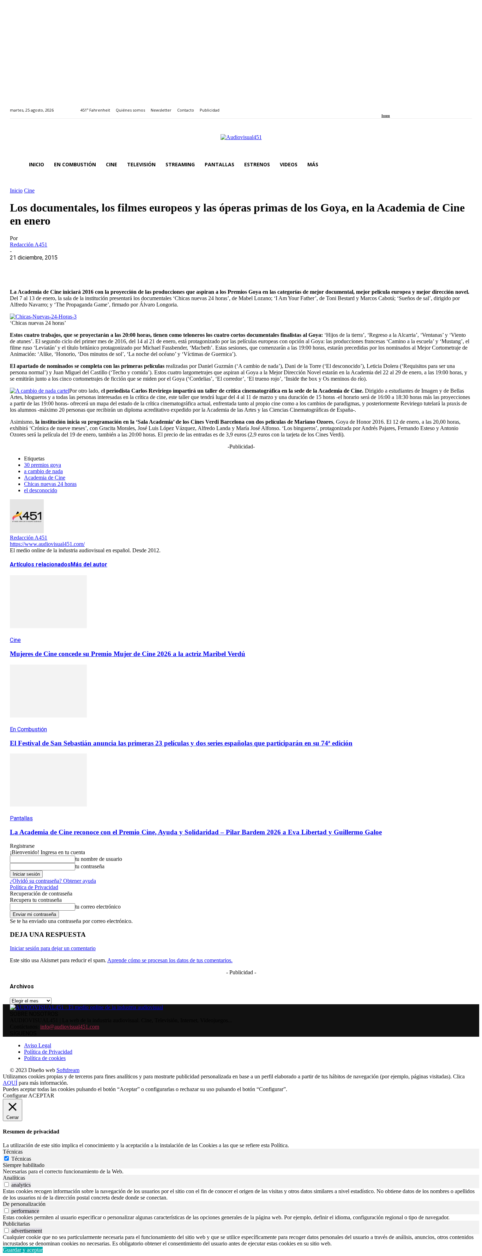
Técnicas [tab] (13, 1152)
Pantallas (21, 818)
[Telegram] (148, 268)
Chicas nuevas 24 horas (50, 484)
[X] (47, 268)
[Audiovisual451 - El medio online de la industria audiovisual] (241, 141)
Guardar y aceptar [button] (23, 1250)
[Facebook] (384, 106)
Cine (29, 190)
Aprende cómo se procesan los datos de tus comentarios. (170, 960)
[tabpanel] (241, 1171)
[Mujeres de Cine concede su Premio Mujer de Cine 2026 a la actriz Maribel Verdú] (48, 633)
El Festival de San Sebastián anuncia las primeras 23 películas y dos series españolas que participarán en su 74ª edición (181, 743)
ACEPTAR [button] (41, 1096)
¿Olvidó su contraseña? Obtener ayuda (53, 881)
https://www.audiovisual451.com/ (47, 544)
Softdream (67, 1070)
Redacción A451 (28, 245)
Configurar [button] (15, 1096)
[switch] (6, 1184)
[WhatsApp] (72, 268)
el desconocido (40, 490)
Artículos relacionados (40, 564)
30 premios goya (42, 465)
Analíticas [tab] (14, 1178)
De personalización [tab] (24, 1204)
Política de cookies (45, 1058)
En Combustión (28, 729)
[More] (174, 268)
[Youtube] (416, 106)
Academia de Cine (44, 478)
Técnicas (21, 1159)
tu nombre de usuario (98, 859)
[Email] (123, 268)
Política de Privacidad (34, 887)
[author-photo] (27, 531)
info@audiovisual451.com (69, 1027)
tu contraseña (89, 866)
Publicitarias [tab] (16, 1224)
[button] (463, 164)
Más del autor (89, 564)
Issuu (385, 116)
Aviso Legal (37, 1045)
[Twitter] (408, 106)
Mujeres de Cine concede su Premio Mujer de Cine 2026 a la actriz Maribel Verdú (127, 653)
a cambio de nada (43, 471)
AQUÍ (10, 1083)
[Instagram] (392, 106)
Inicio (16, 190)
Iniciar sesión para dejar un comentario (53, 948)
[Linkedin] (400, 106)
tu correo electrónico (98, 907)
